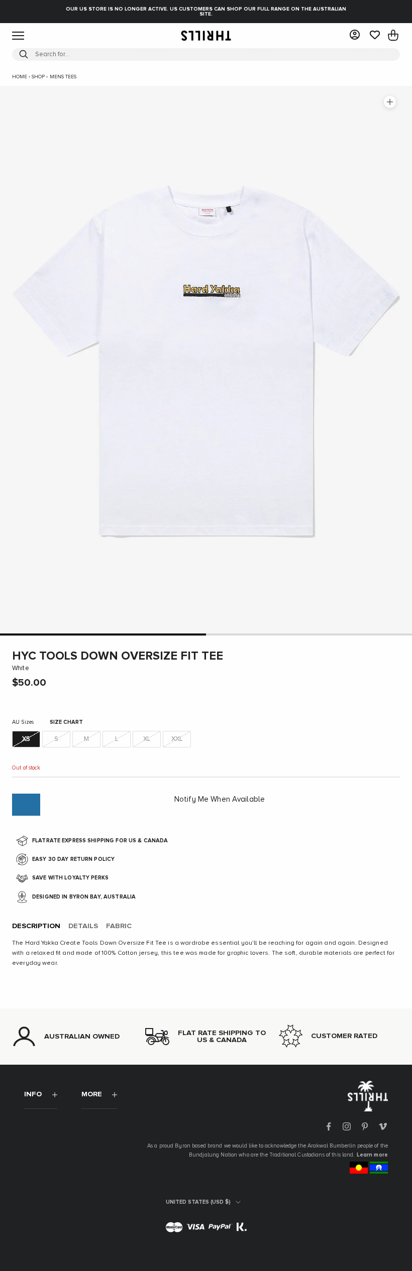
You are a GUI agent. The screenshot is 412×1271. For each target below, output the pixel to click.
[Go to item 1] (103, 634)
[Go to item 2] (309, 634)
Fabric (119, 926)
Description (36, 926)
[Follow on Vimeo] (383, 1126)
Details (83, 926)
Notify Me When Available (219, 799)
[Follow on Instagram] (347, 1126)
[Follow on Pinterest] (365, 1126)
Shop (38, 76)
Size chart (66, 722)
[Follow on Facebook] (329, 1126)
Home (19, 76)
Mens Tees (63, 76)
